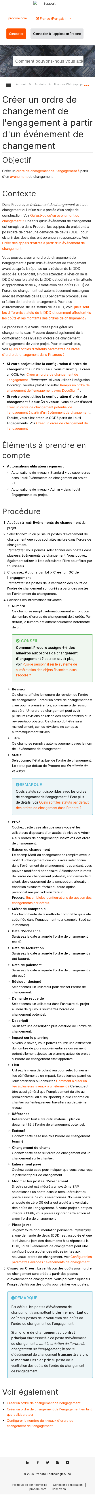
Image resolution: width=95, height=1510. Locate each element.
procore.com (17, 18)
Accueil (21, 84)
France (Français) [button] (52, 18)
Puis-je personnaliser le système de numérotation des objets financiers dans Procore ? (46, 670)
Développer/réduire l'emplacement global (86, 83)
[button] (79, 61)
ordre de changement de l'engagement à (48, 171)
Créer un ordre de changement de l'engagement (43, 1403)
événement (19, 176)
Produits (41, 84)
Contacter (16, 34)
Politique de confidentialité (30, 1484)
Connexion (59, 1489)
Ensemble (33, 897)
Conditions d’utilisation (68, 1484)
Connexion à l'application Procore (57, 34)
